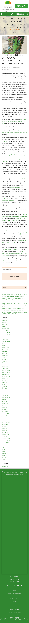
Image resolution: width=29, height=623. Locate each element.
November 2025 (6, 335)
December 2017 (6, 438)
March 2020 (5, 389)
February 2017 (5, 459)
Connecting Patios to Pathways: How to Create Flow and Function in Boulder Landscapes (13, 309)
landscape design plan (15, 187)
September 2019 (6, 401)
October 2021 (5, 351)
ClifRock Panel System (14, 609)
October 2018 (5, 420)
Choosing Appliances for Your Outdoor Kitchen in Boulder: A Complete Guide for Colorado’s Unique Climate (14, 305)
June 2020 (4, 382)
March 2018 (5, 432)
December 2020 (6, 370)
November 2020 (6, 372)
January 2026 (5, 331)
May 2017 (4, 453)
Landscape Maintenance (14, 617)
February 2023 (5, 337)
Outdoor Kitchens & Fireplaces (14, 598)
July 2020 (4, 380)
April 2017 (4, 455)
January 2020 (5, 393)
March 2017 (5, 457)
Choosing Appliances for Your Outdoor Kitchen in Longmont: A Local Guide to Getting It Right (14, 295)
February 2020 (5, 391)
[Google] (14, 585)
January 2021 (5, 368)
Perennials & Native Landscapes (14, 612)
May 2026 (4, 322)
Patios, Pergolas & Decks (14, 596)
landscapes (4, 141)
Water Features (14, 604)
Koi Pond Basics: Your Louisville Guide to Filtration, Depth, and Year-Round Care (14, 312)
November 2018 (6, 418)
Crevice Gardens (14, 606)
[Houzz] (21, 585)
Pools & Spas (14, 601)
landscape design (6, 198)
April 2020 (4, 387)
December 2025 (6, 333)
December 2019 (6, 395)
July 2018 (4, 426)
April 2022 (4, 345)
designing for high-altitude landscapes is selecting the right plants (14, 121)
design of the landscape (18, 106)
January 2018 (5, 436)
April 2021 (4, 362)
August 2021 (5, 355)
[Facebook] (7, 585)
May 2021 (4, 360)
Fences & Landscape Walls (14, 614)
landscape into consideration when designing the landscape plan (14, 216)
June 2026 (4, 320)
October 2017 (5, 443)
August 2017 (5, 447)
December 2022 (6, 341)
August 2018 (5, 424)
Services (14, 590)
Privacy (25, 619)
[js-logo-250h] (8, 4)
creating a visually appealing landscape (11, 249)
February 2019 (5, 414)
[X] (11, 585)
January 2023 (5, 339)
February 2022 (5, 347)
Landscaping (6, 69)
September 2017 (6, 445)
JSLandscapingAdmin (15, 67)
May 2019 (4, 409)
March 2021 (5, 364)
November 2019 (6, 397)
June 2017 (4, 451)
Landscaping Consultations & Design (14, 593)
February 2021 (5, 366)
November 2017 (6, 441)
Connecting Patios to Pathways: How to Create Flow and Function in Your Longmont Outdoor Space (13, 299)
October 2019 (5, 399)
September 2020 (6, 376)
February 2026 (5, 328)
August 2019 (5, 403)
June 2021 (4, 357)
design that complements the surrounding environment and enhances (14, 253)
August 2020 (5, 378)
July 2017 (4, 449)
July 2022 (4, 343)
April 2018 (4, 430)
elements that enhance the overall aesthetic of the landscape (14, 260)
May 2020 (4, 384)
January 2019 (5, 416)
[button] (1, 14)
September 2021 (6, 353)
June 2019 (4, 407)
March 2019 (5, 412)
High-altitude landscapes (8, 200)
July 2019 (4, 405)
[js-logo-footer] (14, 522)
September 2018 (6, 422)
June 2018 (4, 428)
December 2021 (6, 349)
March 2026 (5, 326)
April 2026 (4, 324)
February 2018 (5, 434)
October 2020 (5, 374)
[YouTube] (18, 585)
